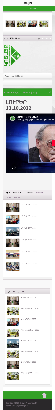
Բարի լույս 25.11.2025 (29, 373)
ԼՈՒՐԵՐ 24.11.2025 (29, 251)
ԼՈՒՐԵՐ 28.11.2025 (29, 204)
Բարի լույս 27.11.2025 (29, 330)
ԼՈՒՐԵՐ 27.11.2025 (29, 216)
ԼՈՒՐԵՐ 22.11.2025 (29, 263)
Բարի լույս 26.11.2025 (29, 351)
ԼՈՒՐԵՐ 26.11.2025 (29, 228)
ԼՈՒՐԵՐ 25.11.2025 (29, 240)
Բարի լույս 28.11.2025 (14, 76)
